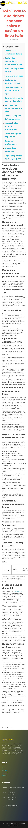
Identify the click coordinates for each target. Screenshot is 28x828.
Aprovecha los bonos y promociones (11, 126)
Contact (4, 775)
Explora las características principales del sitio (13, 61)
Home (3, 767)
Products (4, 770)
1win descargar (18, 591)
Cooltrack (15, 39)
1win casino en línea (14, 76)
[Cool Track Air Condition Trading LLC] (14, 3)
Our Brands (5, 773)
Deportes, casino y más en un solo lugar (13, 90)
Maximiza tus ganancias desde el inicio (13, 108)
